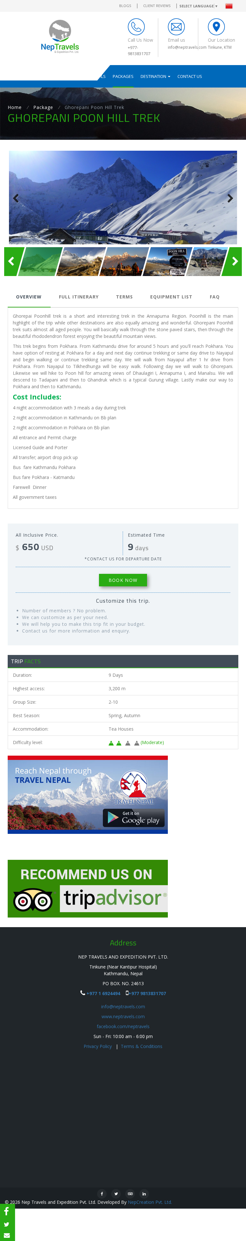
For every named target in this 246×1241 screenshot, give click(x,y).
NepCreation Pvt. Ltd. (150, 1202)
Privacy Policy (98, 1046)
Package (43, 107)
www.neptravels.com (123, 1016)
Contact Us (189, 76)
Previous (18, 197)
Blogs (125, 5)
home (15, 107)
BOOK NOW (123, 580)
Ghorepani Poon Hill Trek (94, 107)
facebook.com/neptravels (123, 1026)
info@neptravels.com (123, 1006)
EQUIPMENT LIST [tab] (171, 297)
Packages (123, 76)
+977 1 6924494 (103, 993)
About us (51, 76)
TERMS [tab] (124, 297)
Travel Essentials (87, 76)
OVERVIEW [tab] (29, 297)
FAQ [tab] (215, 297)
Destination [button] (154, 76)
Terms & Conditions (141, 1046)
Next (227, 197)
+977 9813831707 (147, 993)
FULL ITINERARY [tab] (79, 297)
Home (28, 76)
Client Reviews (156, 5)
